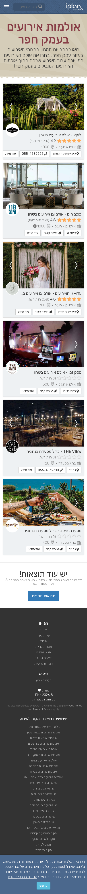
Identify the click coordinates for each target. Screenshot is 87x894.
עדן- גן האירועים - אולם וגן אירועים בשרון (48, 293)
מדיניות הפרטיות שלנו (22, 877)
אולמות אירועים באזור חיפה (43, 727)
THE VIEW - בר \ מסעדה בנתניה (54, 451)
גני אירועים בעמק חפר (43, 805)
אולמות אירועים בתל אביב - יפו (43, 777)
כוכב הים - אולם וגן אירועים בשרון (54, 214)
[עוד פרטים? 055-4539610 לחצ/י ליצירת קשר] (43, 423)
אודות (43, 641)
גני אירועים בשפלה (43, 816)
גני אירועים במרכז (44, 800)
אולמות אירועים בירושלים (43, 744)
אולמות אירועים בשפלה (43, 766)
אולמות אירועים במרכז (43, 749)
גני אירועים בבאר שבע (43, 783)
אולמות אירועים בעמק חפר (43, 755)
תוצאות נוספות (43, 595)
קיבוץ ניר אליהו (67, 312)
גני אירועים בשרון (43, 822)
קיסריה (72, 233)
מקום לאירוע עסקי (43, 839)
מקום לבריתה (43, 850)
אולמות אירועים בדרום (43, 738)
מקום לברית (43, 844)
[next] (10, 107)
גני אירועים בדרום (43, 788)
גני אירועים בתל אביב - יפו (43, 828)
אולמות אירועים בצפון (44, 760)
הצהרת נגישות (43, 658)
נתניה (73, 470)
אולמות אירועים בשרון (43, 772)
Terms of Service (42, 709)
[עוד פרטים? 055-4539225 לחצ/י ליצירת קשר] (43, 107)
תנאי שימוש (43, 652)
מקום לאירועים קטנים (43, 833)
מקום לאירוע (43, 680)
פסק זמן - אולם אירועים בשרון (57, 372)
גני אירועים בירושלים (43, 794)
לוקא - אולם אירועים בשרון (60, 135)
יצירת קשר (51, 233)
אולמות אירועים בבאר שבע (43, 732)
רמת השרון (70, 391)
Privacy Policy (73, 705)
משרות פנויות (43, 647)
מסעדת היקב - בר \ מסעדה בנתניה (52, 530)
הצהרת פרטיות (43, 663)
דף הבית (43, 630)
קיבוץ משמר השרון (65, 154)
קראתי (43, 885)
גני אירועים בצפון (43, 811)
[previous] (76, 107)
